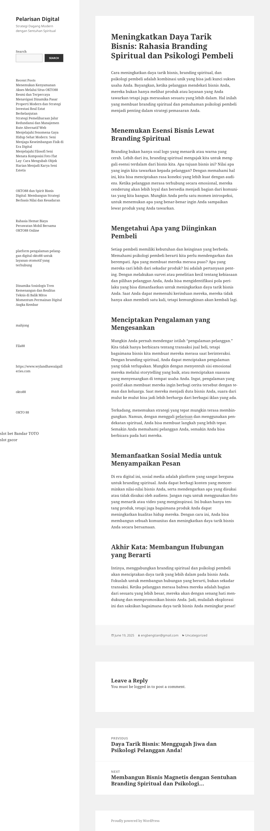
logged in (142, 686)
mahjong (22, 325)
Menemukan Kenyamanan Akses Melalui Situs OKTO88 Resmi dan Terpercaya (37, 90)
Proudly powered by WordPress (135, 821)
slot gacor (8, 439)
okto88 (21, 392)
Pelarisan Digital (37, 18)
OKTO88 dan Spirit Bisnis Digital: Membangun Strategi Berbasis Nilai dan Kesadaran (38, 195)
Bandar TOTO (26, 433)
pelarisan (184, 416)
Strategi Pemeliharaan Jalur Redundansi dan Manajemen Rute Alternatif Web (37, 123)
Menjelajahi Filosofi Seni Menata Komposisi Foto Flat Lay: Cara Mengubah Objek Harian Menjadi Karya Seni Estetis (36, 160)
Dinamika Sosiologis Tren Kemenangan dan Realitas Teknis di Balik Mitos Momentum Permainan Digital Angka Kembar (39, 295)
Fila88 (20, 346)
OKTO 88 (22, 412)
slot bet (6, 433)
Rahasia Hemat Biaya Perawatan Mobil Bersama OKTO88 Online (36, 226)
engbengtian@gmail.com (159, 635)
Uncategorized (196, 635)
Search (21, 51)
